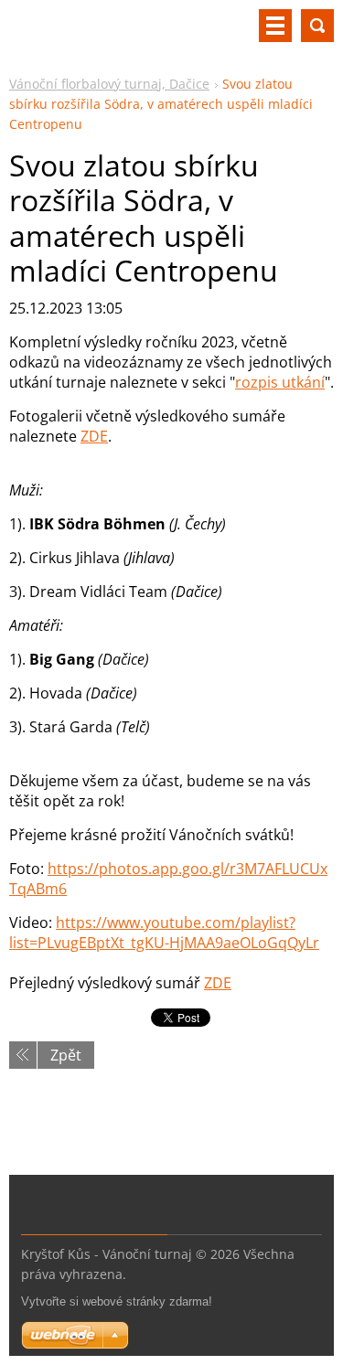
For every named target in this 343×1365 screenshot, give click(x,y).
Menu (275, 25)
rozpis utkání (280, 382)
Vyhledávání (317, 25)
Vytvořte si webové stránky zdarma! (116, 1301)
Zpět (65, 1055)
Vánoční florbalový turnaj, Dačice (109, 83)
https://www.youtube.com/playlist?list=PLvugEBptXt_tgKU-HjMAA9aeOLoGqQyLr (164, 932)
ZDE (94, 436)
